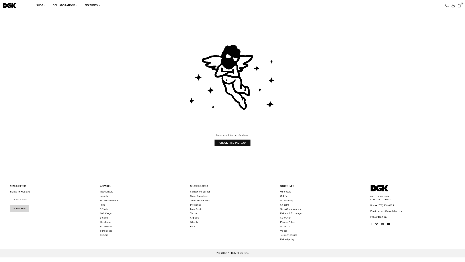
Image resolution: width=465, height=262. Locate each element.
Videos (283, 231)
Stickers (104, 235)
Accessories (106, 226)
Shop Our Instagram (290, 209)
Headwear (105, 222)
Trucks (193, 213)
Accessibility (286, 200)
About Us (285, 226)
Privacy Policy (287, 222)
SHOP (40, 5)
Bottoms (104, 218)
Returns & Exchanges (291, 213)
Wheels (194, 222)
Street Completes (199, 196)
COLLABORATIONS (64, 5)
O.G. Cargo (106, 213)
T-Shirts (104, 209)
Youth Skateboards (200, 200)
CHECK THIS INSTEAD (232, 143)
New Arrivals (106, 191)
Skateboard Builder (200, 191)
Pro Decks (195, 205)
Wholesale (285, 191)
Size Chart (285, 218)
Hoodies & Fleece (109, 200)
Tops (102, 205)
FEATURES (91, 5)
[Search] (447, 5)
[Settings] (453, 5)
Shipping (285, 205)
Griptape (194, 218)
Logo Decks (196, 209)
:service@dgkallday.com (389, 211)
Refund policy (287, 239)
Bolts (192, 226)
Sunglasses (106, 231)
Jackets (104, 196)
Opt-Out (284, 196)
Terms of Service (288, 235)
